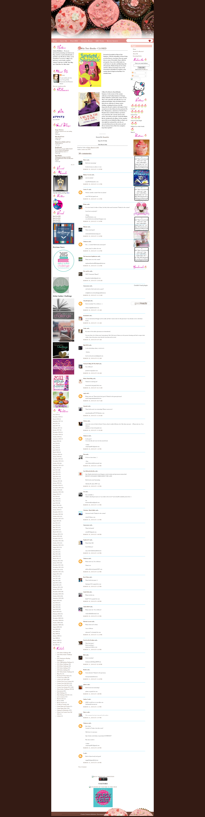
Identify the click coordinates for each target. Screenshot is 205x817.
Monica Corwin (87, 174)
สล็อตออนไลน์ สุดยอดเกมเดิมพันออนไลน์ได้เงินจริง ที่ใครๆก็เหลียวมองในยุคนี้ (64, 158)
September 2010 (57, 598)
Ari (84, 491)
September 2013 (57, 518)
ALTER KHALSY (59, 143)
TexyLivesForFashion (88, 640)
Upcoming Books (137, 56)
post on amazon (61, 696)
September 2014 (57, 492)
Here (60, 64)
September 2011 (57, 571)
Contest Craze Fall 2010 (63, 683)
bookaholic (86, 315)
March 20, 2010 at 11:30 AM (92, 415)
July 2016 (55, 443)
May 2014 (55, 500)
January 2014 (56, 509)
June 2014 (55, 498)
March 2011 (56, 585)
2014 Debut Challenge (62, 666)
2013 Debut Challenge (62, 664)
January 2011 (56, 589)
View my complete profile (59, 86)
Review (59, 700)
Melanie (85, 226)
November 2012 (57, 540)
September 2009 (57, 624)
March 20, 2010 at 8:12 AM (92, 358)
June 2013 (55, 525)
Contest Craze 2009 (62, 677)
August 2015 (56, 467)
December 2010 (57, 591)
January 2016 (56, 456)
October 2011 (56, 569)
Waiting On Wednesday (63, 710)
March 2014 (56, 505)
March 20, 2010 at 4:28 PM (92, 601)
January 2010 (56, 616)
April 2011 (55, 582)
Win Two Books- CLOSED (93, 48)
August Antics (58, 138)
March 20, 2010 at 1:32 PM (92, 449)
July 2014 (55, 496)
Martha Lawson (87, 621)
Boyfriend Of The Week (63, 675)
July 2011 (55, 576)
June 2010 (55, 605)
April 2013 (55, 529)
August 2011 (56, 574)
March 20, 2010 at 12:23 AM (92, 295)
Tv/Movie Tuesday (62, 704)
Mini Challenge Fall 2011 (63, 695)
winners (59, 716)
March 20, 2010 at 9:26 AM (92, 373)
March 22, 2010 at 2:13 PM (92, 706)
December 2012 (57, 538)
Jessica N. (85, 189)
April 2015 (55, 476)
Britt (84, 654)
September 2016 (57, 438)
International (60, 691)
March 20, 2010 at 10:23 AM (92, 387)
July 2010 (55, 602)
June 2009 (55, 631)
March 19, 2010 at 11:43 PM (92, 265)
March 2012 (56, 558)
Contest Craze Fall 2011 (63, 685)
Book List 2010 (57, 218)
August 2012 (56, 547)
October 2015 (56, 463)
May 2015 (55, 474)
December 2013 (57, 512)
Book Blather (58, 155)
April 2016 (55, 450)
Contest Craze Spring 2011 (63, 687)
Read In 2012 (60, 698)
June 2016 (55, 445)
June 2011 (55, 578)
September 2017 (57, 421)
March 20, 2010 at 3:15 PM (92, 519)
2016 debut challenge (62, 670)
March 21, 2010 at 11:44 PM (92, 679)
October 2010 (56, 596)
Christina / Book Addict (89, 510)
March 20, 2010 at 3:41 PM (92, 553)
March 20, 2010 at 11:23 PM (92, 634)
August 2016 (56, 441)
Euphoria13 (86, 540)
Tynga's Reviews (59, 129)
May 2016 (55, 447)
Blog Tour (59, 673)
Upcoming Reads (86, 41)
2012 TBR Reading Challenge (64, 662)
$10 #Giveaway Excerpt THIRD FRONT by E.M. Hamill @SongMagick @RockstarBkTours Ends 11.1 (64, 150)
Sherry (85, 712)
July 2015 (55, 470)
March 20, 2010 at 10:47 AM (92, 400)
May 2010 (55, 607)
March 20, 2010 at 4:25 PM (92, 586)
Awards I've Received (138, 51)
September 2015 (57, 465)
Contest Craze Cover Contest (64, 681)
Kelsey (85, 204)
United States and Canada (63, 706)
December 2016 (57, 432)
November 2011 (57, 567)
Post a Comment (82, 767)
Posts (134, 72)
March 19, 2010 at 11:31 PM (92, 184)
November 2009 (57, 620)
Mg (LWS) (86, 345)
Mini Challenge (61, 693)
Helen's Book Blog (88, 378)
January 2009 (56, 636)
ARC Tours (100, 41)
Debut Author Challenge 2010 (64, 689)
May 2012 (55, 554)
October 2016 (56, 436)
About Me (63, 41)
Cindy (63, 75)
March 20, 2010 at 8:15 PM (92, 616)
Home (55, 41)
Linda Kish (86, 592)
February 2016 (56, 454)
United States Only (61, 708)
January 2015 (56, 483)
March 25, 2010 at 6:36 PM (92, 762)
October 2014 (56, 489)
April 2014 (55, 503)
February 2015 (56, 481)
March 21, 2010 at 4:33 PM (92, 649)
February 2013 (56, 534)
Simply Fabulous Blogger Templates (134, 814)
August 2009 (56, 627)
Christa (85, 421)
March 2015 (56, 478)
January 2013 (56, 536)
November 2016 (57, 434)
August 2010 (56, 600)
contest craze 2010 (61, 679)
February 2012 (56, 560)
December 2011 (57, 565)
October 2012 (56, 543)
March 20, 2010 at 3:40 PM (92, 534)
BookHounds (58, 147)
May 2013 (55, 527)
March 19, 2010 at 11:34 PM (92, 221)
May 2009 (55, 633)
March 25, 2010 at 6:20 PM (92, 748)
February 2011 (56, 587)
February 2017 (56, 428)
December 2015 (57, 458)
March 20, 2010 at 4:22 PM (92, 571)
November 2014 (57, 487)
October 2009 (56, 622)
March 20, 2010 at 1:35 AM (92, 310)
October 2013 (56, 516)
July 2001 (55, 644)
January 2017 (56, 430)
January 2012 (56, 562)
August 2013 (56, 520)
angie (84, 393)
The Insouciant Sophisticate (90, 256)
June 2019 (55, 414)
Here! (57, 58)
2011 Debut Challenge (62, 652)
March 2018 (56, 419)
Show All (72, 164)
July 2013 (55, 523)
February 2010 (56, 613)
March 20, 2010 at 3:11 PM (92, 505)
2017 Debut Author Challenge (64, 671)
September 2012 (57, 545)
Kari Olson (86, 577)
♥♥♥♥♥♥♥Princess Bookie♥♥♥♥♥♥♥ (71, 814)
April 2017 (55, 425)
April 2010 (55, 609)
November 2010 (57, 593)
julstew (85, 684)
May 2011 (55, 580)
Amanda (85, 406)
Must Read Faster (59, 136)
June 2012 (55, 551)
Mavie (84, 160)
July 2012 (55, 549)
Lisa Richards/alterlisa (89, 471)
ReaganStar (106, 137)
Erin (84, 454)
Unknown (85, 241)
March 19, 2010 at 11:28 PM (92, 169)
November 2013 (57, 514)
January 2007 (56, 642)
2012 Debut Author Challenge (64, 654)
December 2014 (57, 485)
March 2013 (56, 532)
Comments (136, 76)
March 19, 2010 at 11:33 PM (92, 199)
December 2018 (57, 416)
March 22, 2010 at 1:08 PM (92, 694)
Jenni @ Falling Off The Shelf (91, 363)
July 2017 (55, 423)
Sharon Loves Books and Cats (62, 142)
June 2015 (55, 472)
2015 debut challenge (62, 668)
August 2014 (56, 494)
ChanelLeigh (86, 300)
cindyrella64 (86, 606)
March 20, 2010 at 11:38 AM (92, 430)
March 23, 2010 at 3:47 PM (92, 717)
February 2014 (56, 507)
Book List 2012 (57, 222)
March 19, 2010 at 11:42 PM (92, 251)
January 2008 (56, 640)
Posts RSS (74, 41)
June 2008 (55, 638)
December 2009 (57, 618)
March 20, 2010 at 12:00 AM (92, 280)
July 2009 (55, 629)
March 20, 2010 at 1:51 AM (92, 323)
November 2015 (57, 461)
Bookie (85, 669)
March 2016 (56, 452)
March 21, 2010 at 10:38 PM (92, 664)
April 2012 (55, 556)
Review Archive (112, 41)
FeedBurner (145, 69)
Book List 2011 (56, 220)
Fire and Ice (86, 271)
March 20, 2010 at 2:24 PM (92, 465)
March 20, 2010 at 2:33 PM (92, 486)
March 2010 (56, 611)
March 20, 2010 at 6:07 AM (92, 339)
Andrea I (85, 699)
